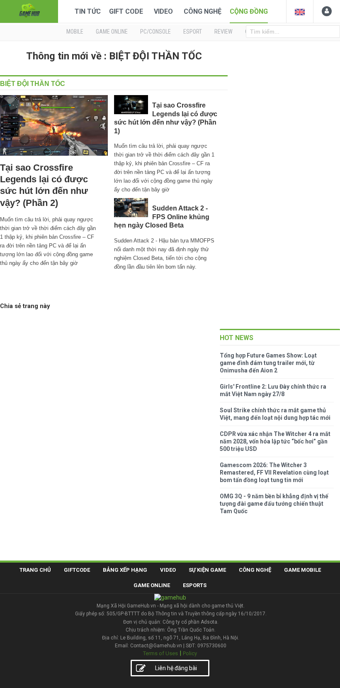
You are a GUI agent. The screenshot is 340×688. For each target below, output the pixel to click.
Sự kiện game (207, 570)
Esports (194, 585)
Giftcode (77, 570)
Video (163, 11)
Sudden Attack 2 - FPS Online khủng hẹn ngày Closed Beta (161, 217)
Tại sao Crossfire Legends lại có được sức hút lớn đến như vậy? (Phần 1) (165, 118)
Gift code (126, 11)
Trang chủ (35, 570)
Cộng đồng (249, 11)
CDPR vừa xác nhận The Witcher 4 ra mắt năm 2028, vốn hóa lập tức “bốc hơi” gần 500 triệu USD (275, 441)
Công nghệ (202, 11)
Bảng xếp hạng (125, 570)
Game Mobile (302, 570)
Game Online (152, 585)
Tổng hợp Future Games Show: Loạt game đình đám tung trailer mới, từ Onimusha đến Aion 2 (268, 363)
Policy (190, 653)
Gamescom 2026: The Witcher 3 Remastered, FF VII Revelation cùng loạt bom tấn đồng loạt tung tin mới (274, 472)
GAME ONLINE (112, 31)
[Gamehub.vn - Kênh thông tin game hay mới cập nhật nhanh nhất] (29, 11)
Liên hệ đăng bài (176, 668)
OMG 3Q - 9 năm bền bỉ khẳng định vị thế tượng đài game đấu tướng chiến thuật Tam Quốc (274, 503)
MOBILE (74, 31)
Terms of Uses (160, 653)
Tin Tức (88, 11)
